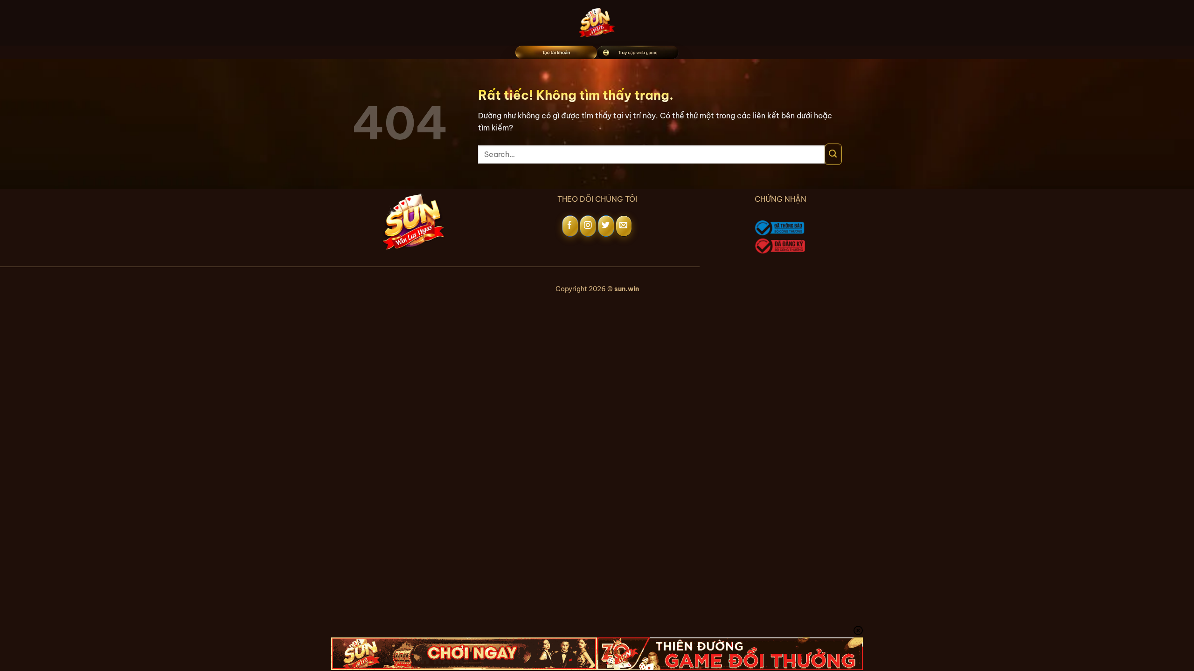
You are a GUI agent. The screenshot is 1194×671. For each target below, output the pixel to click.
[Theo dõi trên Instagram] (588, 226)
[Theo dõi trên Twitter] (606, 226)
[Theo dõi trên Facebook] (570, 226)
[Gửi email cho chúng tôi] (624, 226)
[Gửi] (833, 154)
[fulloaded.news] (597, 23)
